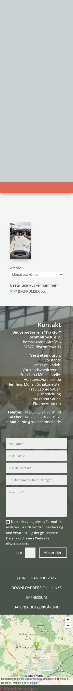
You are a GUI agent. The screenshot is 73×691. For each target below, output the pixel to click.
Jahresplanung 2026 (36, 578)
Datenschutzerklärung (36, 607)
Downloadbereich (29, 588)
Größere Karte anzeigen (18, 688)
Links (57, 588)
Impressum (36, 598)
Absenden (53, 552)
